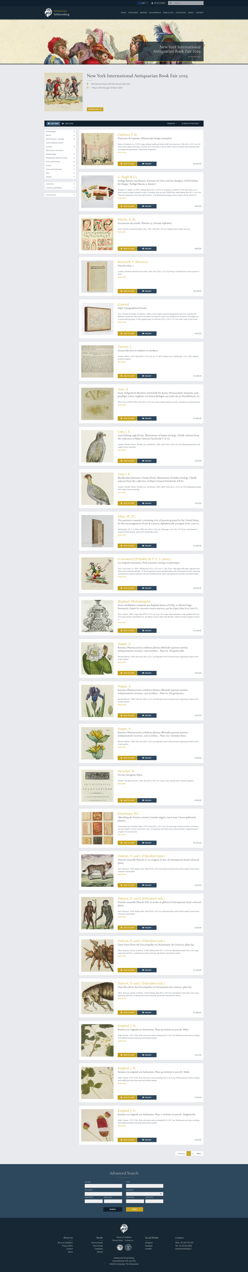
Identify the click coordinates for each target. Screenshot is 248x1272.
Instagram (149, 1242)
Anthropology (51, 131)
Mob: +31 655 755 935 (184, 1242)
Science (48, 165)
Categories (133, 12)
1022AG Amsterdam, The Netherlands (124, 1264)
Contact (200, 12)
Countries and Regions (54, 188)
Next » (199, 1153)
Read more (122, 152)
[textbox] (142, 3)
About (191, 12)
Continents (50, 184)
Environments (51, 195)
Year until (149, 1197)
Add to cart (128, 164)
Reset (134, 1209)
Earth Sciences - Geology (55, 139)
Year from (130, 1197)
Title (128, 1182)
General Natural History (54, 143)
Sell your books (97, 1242)
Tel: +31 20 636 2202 (183, 1246)
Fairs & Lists (168, 12)
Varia (47, 173)
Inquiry (148, 164)
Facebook (148, 1246)
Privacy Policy (67, 1246)
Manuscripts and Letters (55, 150)
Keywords (89, 1190)
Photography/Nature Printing (56, 158)
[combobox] (143, 3)
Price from (89, 1197)
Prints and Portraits (53, 161)
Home (123, 12)
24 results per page (190, 123)
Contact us (129, 1240)
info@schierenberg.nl (183, 1249)
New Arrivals (155, 12)
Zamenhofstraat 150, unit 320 (124, 1261)
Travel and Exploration (54, 169)
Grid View (68, 123)
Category (129, 1190)
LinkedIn (148, 1249)
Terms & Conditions (65, 1242)
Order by (171, 123)
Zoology (49, 177)
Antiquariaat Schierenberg (124, 1258)
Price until (108, 1197)
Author (88, 1182)
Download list (95, 109)
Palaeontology (51, 154)
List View (54, 123)
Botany (48, 135)
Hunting (49, 146)
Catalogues (181, 12)
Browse (143, 12)
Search (113, 1209)
